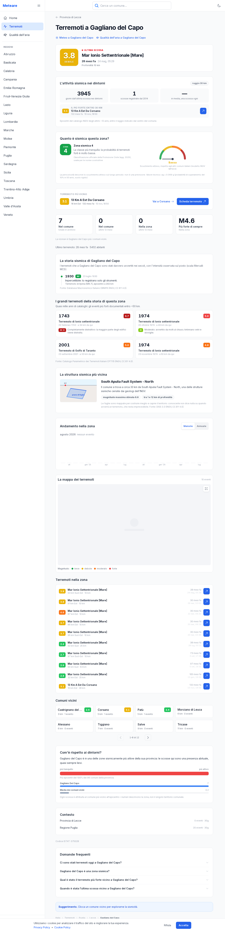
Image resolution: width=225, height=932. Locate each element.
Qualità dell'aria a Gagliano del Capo (123, 37)
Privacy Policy (42, 927)
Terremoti (70, 918)
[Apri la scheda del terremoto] (203, 111)
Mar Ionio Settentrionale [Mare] (87, 589)
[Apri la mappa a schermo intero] (206, 489)
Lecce (92, 918)
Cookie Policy (62, 927)
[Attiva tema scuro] (219, 5)
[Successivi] (148, 737)
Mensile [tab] (188, 426)
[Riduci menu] (39, 5)
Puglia (82, 918)
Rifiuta (167, 925)
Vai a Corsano (161, 201)
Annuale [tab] (201, 426)
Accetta (183, 925)
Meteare (10, 6)
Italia (58, 918)
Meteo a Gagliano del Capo (76, 37)
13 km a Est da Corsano (82, 684)
